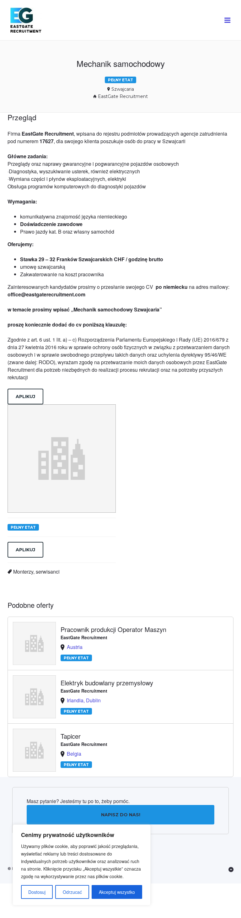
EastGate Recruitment (123, 96)
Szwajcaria (122, 89)
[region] (82, 864)
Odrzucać (72, 892)
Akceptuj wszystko (117, 892)
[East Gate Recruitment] (31, 20)
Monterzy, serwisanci (36, 571)
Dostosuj (37, 892)
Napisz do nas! (120, 815)
